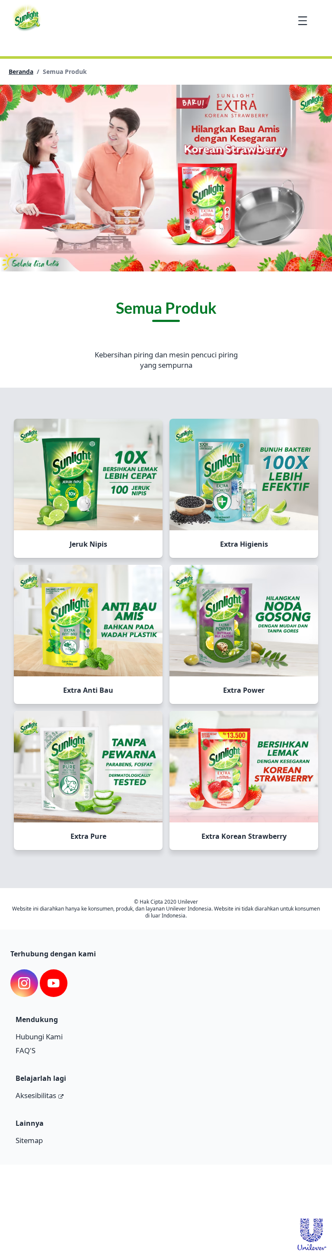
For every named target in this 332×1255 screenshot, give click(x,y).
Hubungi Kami (39, 1037)
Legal (171, 1198)
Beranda (21, 71)
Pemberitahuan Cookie (120, 1198)
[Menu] (302, 20)
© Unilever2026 (34, 1180)
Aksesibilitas (36, 1095)
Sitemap (29, 1140)
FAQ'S (25, 1050)
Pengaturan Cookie (216, 1198)
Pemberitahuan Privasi (43, 1198)
